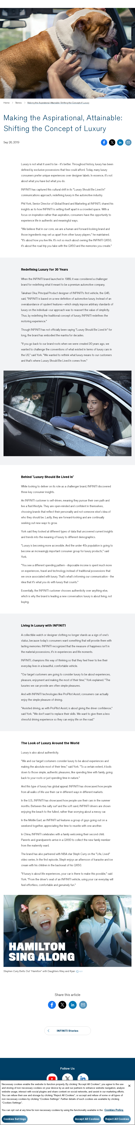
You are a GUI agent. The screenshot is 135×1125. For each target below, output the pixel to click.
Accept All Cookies (87, 1119)
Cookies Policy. (114, 1110)
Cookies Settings (15, 1119)
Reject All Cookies (117, 1119)
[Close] (129, 1086)
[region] (67, 1102)
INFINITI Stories (67, 1030)
